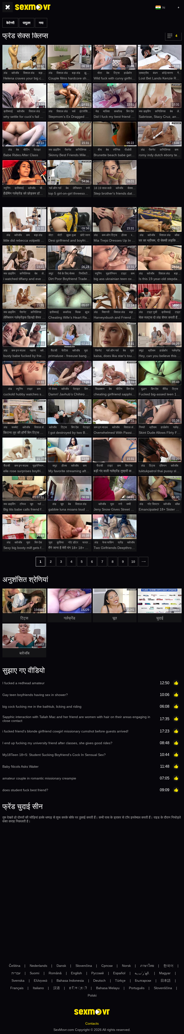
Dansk (61, 966)
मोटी (60, 235)
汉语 (56, 988)
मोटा (100, 73)
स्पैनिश (116, 149)
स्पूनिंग (7, 188)
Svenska (18, 980)
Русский (97, 973)
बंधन (155, 73)
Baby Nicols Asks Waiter (20, 766)
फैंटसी (54, 350)
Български (143, 980)
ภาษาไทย (147, 966)
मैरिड (165, 389)
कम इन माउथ (18, 350)
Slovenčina (83, 966)
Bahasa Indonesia (70, 980)
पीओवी (128, 149)
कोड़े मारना (167, 73)
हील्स (124, 235)
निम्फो (142, 427)
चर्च (73, 111)
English (76, 973)
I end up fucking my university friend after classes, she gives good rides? (57, 743)
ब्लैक (177, 235)
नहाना (33, 350)
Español (119, 973)
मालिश (106, 111)
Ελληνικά (40, 980)
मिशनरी (105, 312)
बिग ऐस (130, 111)
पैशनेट (68, 149)
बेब (107, 73)
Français (16, 988)
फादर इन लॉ (88, 542)
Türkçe (120, 980)
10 (133, 562)
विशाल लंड (28, 73)
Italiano (38, 988)
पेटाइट (37, 149)
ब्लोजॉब (15, 73)
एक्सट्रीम (144, 73)
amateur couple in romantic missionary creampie (39, 778)
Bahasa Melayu (108, 988)
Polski (92, 995)
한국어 (168, 966)
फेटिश (65, 350)
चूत (31, 504)
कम (176, 149)
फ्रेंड (120, 542)
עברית (16, 973)
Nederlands (38, 966)
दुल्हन (144, 389)
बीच (100, 149)
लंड (5, 73)
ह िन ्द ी (78, 988)
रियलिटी (83, 273)
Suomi (34, 973)
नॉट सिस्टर (153, 504)
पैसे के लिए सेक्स (66, 273)
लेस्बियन (77, 188)
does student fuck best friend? (25, 790)
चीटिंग (26, 149)
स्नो (88, 188)
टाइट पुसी (152, 312)
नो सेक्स (53, 389)
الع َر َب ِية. (142, 973)
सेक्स (130, 188)
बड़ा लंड (43, 73)
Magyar (165, 973)
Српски (107, 966)
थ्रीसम (151, 350)
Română (55, 973)
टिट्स (117, 73)
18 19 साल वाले (102, 188)
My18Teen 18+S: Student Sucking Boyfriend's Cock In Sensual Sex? (54, 755)
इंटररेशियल (85, 111)
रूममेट (15, 427)
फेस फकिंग (108, 542)
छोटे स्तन (85, 235)
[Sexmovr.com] (33, 7)
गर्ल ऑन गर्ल (55, 188)
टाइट (123, 273)
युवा (86, 350)
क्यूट (51, 273)
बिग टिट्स (89, 389)
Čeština (14, 966)
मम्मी (128, 504)
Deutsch (99, 980)
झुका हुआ (89, 73)
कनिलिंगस (160, 111)
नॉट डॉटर (73, 542)
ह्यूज (87, 312)
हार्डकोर (128, 73)
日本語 (166, 980)
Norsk (126, 966)
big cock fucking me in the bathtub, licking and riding (41, 706)
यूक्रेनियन (111, 273)
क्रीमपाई (8, 111)
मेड (97, 111)
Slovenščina (163, 988)
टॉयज (23, 504)
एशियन (163, 465)
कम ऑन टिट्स (109, 235)
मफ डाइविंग (145, 111)
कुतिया (60, 542)
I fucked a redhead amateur (23, 683)
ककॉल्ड (118, 111)
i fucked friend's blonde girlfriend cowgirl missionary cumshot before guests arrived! (65, 731)
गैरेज (179, 73)
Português (136, 988)
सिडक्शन (99, 389)
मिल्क (78, 312)
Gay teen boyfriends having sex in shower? (35, 695)
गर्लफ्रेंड (176, 350)
